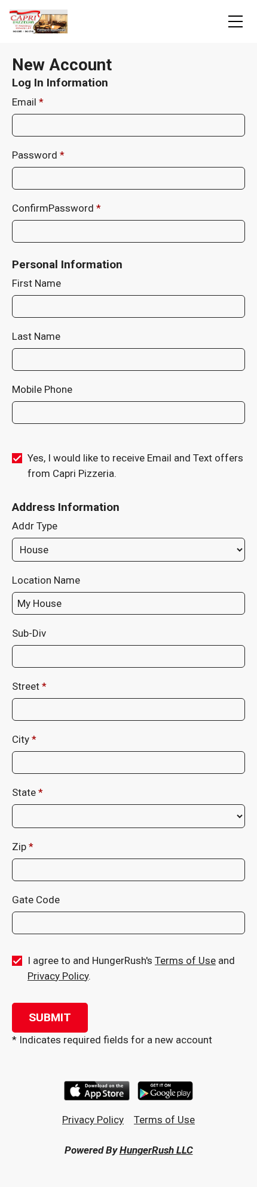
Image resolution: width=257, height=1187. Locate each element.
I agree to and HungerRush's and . (131, 968)
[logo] (39, 21)
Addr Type (34, 526)
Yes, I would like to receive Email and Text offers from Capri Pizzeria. (135, 465)
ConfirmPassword (54, 208)
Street (27, 686)
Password (36, 155)
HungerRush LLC (156, 1150)
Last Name (36, 336)
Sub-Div (29, 633)
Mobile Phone (42, 389)
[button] (50, 1018)
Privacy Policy (57, 976)
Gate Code (36, 900)
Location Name (46, 580)
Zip (20, 847)
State (25, 792)
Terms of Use (185, 960)
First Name (36, 283)
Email (25, 102)
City (22, 739)
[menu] (235, 21)
